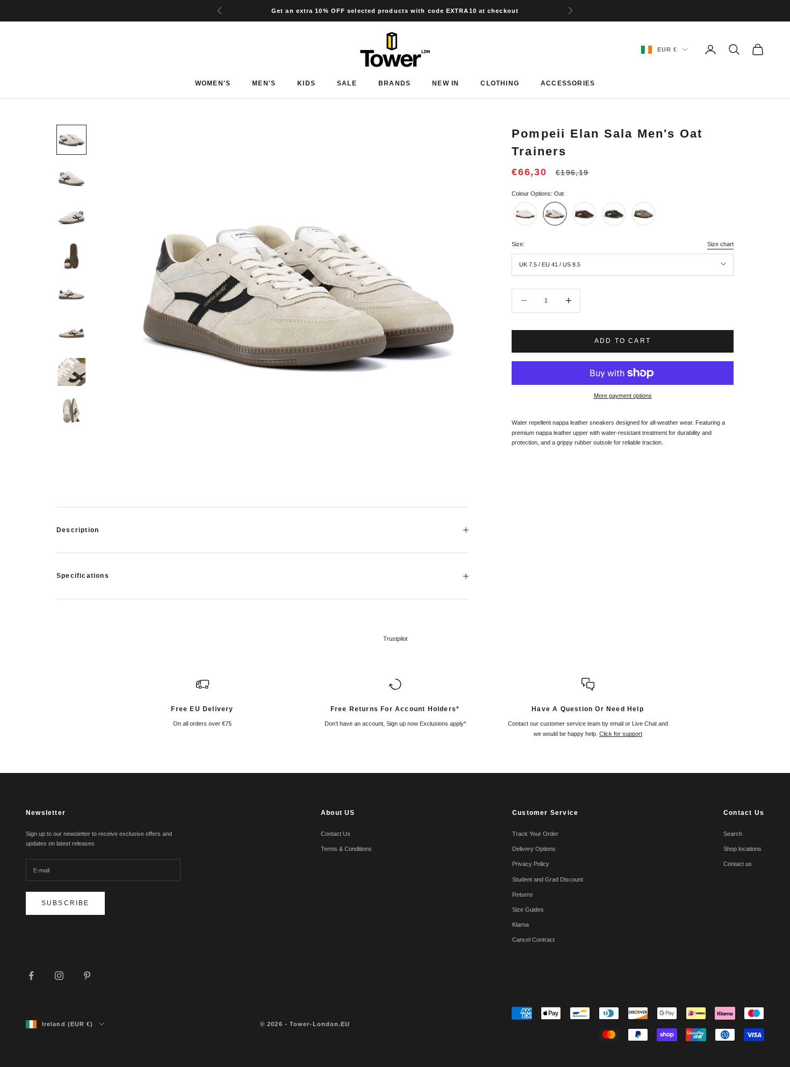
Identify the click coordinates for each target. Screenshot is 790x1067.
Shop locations (742, 849)
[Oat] (555, 213)
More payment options (623, 395)
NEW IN (445, 83)
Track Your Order (535, 833)
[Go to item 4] (71, 256)
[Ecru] (525, 213)
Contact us (737, 864)
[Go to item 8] (71, 411)
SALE (347, 83)
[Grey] (643, 213)
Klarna (520, 924)
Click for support (620, 734)
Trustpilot (395, 638)
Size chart (720, 244)
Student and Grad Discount (547, 879)
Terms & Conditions (346, 849)
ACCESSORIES (568, 83)
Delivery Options (534, 849)
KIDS (306, 83)
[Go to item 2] (71, 178)
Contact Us (335, 833)
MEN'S (264, 83)
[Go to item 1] (71, 140)
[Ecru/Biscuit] (584, 213)
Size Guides (528, 909)
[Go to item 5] (71, 295)
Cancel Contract (533, 939)
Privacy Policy (530, 864)
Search (732, 833)
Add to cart (622, 341)
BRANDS (394, 83)
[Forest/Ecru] (614, 213)
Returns (522, 894)
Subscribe (65, 903)
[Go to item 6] (71, 333)
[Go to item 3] (71, 217)
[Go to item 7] (71, 372)
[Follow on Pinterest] (87, 975)
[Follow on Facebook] (31, 975)
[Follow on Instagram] (59, 975)
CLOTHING (499, 83)
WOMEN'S (213, 83)
